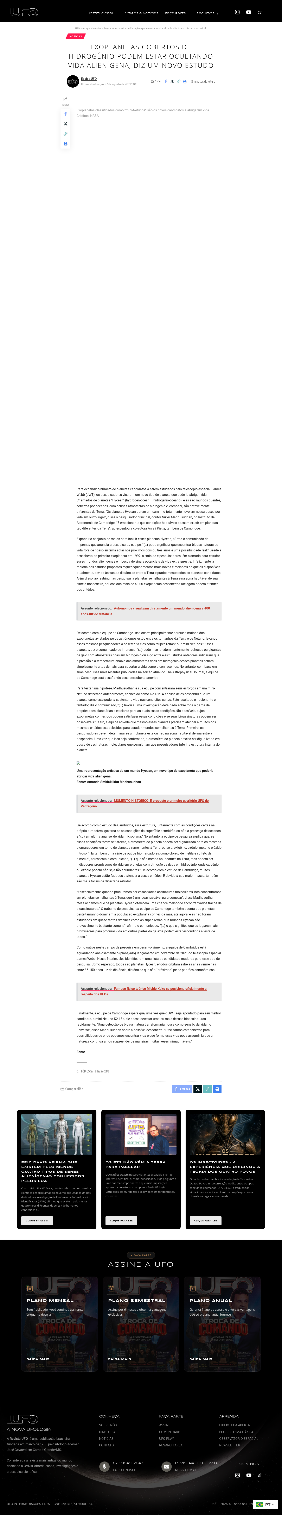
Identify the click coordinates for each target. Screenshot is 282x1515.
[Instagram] (237, 12)
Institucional (101, 13)
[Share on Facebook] (165, 81)
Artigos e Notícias (141, 13)
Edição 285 (102, 1071)
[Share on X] (172, 81)
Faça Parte (175, 13)
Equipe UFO (89, 78)
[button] (103, 13)
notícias (76, 36)
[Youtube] (249, 12)
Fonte (81, 1052)
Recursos (205, 13)
